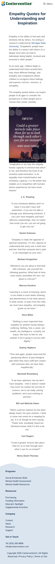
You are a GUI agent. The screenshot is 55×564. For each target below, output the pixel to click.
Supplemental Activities (17, 507)
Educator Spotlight (14, 504)
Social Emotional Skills (16, 478)
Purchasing (11, 497)
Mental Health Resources (18, 484)
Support (9, 530)
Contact (9, 520)
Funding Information (15, 501)
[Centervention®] (16, 4)
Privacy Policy (26, 556)
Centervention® (29, 553)
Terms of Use (40, 556)
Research (10, 527)
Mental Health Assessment (18, 481)
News (8, 524)
